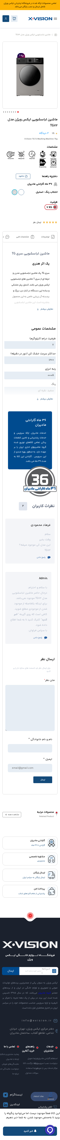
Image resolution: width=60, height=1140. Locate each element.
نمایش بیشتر (46, 309)
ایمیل (48, 759)
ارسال (10, 971)
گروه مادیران (44, 993)
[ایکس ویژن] (40, 18)
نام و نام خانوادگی (41, 739)
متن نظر (49, 680)
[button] (18, 112)
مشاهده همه (13, 814)
